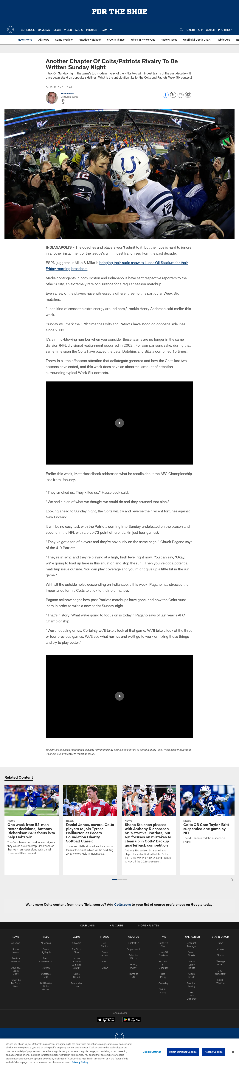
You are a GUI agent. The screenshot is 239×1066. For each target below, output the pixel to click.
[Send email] (181, 96)
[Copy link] (188, 95)
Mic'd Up (46, 967)
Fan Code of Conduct (163, 964)
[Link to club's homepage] (10, 29)
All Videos (46, 943)
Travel (105, 961)
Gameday (163, 983)
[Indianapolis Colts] (119, 1037)
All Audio (76, 943)
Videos (220, 949)
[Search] (181, 29)
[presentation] (233, 880)
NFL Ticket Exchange (191, 995)
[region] (119, 1052)
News (16, 936)
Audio (76, 936)
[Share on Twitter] (173, 96)
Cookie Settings (152, 1051)
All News (15, 943)
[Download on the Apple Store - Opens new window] (106, 1020)
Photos (104, 936)
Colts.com (122, 904)
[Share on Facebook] (166, 96)
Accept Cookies (214, 1051)
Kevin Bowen (67, 93)
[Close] (233, 1052)
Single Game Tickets (191, 964)
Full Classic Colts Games (46, 986)
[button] (119, 423)
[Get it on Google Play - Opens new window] (131, 1021)
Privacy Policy (80, 1062)
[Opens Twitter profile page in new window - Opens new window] (63, 101)
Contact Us (133, 943)
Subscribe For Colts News (16, 983)
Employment (133, 949)
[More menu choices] (111, 29)
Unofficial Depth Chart (16, 970)
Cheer (105, 967)
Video (46, 936)
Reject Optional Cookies (183, 1051)
